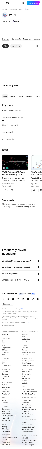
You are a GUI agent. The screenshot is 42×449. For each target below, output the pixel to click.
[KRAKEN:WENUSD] (4, 168)
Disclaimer (25, 402)
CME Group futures (28, 361)
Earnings (5, 374)
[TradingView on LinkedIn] (23, 299)
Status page (26, 416)
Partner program (27, 442)
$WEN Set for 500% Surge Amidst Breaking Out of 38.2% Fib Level (13, 173)
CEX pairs (5, 350)
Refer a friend (6, 413)
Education (5, 429)
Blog (23, 376)
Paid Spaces (6, 444)
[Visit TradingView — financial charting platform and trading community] (10, 85)
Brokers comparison (28, 352)
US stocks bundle (28, 365)
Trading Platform (27, 431)
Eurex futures (26, 363)
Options (4, 389)
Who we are (26, 372)
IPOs (3, 378)
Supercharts (6, 334)
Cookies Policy (27, 407)
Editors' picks (6, 431)
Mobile (4, 400)
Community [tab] (16, 39)
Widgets (24, 422)
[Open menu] (3, 3)
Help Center (26, 378)
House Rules (6, 418)
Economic (5, 372)
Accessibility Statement (29, 409)
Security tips (26, 411)
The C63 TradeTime (28, 394)
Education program (28, 445)
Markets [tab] (37, 39)
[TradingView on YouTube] (13, 299)
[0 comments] (12, 190)
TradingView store (28, 389)
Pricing (24, 337)
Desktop (5, 402)
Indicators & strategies (9, 437)
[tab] (5, 46)
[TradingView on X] (3, 299)
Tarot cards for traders (29, 392)
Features (25, 334)
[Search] (23, 3)
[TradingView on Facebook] (8, 299)
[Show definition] (20, 110)
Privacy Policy (26, 405)
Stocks (4, 341)
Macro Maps (6, 392)
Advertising (25, 438)
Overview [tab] (5, 39)
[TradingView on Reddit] (37, 299)
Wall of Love (6, 411)
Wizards (4, 440)
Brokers (24, 350)
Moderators (6, 420)
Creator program (7, 416)
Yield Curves (6, 387)
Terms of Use (26, 400)
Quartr (29, 322)
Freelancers (6, 442)
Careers (24, 381)
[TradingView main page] (7, 3)
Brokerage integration (29, 440)
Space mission (26, 374)
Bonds (4, 345)
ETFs (3, 343)
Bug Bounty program (29, 414)
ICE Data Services (25, 309)
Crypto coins (6, 348)
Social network (7, 409)
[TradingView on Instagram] (18, 299)
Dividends (5, 376)
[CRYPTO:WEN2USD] (33, 168)
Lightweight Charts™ (28, 427)
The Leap (25, 354)
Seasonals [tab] (27, 39)
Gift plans (25, 341)
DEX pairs (5, 352)
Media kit (25, 383)
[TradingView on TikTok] (32, 299)
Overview (25, 348)
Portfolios (5, 385)
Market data (26, 339)
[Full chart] (38, 46)
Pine (3, 354)
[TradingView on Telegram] (28, 299)
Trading (4, 427)
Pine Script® (6, 394)
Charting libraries (27, 425)
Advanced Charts (27, 429)
